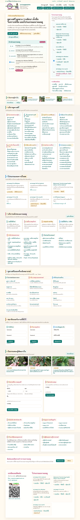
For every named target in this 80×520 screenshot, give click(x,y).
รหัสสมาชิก (56, 329)
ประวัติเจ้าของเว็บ (47, 240)
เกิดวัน (8, 388)
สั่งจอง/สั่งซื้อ (19, 70)
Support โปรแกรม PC (48, 423)
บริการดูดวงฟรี (44, 5)
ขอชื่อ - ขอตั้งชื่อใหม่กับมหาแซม (14, 239)
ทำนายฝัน (27, 160)
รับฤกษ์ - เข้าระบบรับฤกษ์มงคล (31, 257)
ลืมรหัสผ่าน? (9, 343)
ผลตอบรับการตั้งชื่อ (28, 427)
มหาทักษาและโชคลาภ (12, 136)
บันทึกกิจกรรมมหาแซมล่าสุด (65, 247)
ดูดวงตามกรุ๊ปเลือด (29, 150)
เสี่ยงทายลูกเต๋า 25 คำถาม (58, 88)
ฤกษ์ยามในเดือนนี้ (29, 162)
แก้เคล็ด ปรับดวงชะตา (47, 160)
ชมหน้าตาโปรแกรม (61, 71)
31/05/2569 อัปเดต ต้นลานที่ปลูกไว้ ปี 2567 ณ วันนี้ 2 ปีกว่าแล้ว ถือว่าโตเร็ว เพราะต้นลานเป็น (68, 101)
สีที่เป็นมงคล (27, 119)
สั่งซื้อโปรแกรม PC (18, 191)
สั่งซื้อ (64, 59)
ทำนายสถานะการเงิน (64, 134)
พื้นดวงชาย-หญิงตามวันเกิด (66, 152)
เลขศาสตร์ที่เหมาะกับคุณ (30, 135)
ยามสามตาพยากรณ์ (46, 154)
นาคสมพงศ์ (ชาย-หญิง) (12, 153)
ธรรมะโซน (26, 447)
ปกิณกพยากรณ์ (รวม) (29, 164)
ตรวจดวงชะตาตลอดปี (47, 164)
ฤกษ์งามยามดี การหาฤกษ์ (48, 123)
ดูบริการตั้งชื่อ (37, 33)
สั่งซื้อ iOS (9, 203)
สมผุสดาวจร (10, 119)
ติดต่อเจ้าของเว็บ (46, 243)
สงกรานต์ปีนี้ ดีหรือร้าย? (65, 148)
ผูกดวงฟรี (40, 8)
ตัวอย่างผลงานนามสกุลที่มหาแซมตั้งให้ (14, 246)
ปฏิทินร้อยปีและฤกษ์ (57, 8)
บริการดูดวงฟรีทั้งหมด (13, 37)
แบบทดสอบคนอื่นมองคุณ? (66, 164)
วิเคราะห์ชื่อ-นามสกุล (57, 90)
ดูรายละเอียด (10, 191)
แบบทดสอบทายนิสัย (64, 160)
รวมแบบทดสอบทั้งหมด (65, 156)
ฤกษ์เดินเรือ (44, 121)
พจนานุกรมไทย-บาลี (12, 447)
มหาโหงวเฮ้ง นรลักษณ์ (47, 150)
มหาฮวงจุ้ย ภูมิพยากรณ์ (47, 148)
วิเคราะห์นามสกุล (28, 133)
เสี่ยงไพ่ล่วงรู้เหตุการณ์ (65, 121)
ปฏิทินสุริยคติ (46, 442)
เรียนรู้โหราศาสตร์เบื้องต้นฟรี (13, 123)
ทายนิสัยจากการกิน (29, 152)
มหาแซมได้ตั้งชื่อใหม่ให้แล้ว (14, 250)
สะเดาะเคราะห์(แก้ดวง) (47, 119)
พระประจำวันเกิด (11, 161)
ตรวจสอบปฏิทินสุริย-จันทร (65, 442)
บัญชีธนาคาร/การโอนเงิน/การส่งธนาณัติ (15, 262)
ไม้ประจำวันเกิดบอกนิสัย (12, 159)
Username (9, 329)
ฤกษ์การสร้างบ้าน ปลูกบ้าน (48, 128)
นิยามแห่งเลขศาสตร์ (29, 125)
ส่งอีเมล (69, 460)
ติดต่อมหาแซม (72, 1)
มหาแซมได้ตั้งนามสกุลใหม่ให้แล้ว (30, 250)
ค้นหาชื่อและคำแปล (29, 129)
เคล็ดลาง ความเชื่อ (29, 158)
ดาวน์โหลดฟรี (59, 1)
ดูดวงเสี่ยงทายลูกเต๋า (64, 128)
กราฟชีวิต (54, 84)
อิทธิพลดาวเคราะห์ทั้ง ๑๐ (30, 154)
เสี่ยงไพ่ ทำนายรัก (64, 119)
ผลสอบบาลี (65, 1)
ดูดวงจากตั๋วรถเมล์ (64, 150)
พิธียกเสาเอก (45, 132)
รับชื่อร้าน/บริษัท (12, 425)
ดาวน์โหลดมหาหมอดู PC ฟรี (59, 203)
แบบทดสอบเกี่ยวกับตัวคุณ (65, 162)
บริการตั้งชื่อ (59, 5)
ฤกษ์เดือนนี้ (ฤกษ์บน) (69, 8)
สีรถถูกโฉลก (27, 121)
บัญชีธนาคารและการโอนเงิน (14, 427)
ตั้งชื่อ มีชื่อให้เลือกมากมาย (30, 127)
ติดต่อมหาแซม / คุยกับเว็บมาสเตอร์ (65, 243)
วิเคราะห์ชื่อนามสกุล (29, 131)
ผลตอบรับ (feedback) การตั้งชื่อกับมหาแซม (30, 246)
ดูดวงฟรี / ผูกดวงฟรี (13, 33)
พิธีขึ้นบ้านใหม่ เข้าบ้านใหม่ (48, 130)
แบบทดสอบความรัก (64, 158)
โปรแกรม (52, 5)
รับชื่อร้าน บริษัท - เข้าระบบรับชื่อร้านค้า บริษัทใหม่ (15, 258)
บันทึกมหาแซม (67, 90)
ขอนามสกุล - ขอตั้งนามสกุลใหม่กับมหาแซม (31, 239)
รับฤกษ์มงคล (27, 425)
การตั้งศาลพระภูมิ (46, 134)
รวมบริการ (54, 1)
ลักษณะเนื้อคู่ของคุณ (11, 149)
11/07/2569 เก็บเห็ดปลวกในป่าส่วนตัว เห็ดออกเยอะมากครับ (33, 100)
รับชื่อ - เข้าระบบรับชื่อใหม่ (14, 254)
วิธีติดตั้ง (64, 26)
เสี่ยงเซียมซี (62, 117)
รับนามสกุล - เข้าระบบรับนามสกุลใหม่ (29, 254)
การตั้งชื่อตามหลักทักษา (30, 123)
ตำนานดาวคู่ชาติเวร (11, 163)
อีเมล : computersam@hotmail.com (16, 478)
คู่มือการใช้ (59, 29)
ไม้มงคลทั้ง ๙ (45, 168)
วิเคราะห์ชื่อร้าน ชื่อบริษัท (30, 137)
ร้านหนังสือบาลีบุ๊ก (12, 444)
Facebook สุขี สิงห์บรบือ (64, 427)
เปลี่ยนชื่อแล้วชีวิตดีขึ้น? (30, 139)
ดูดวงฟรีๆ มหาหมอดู (64, 154)
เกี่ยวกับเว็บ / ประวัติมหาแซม (65, 240)
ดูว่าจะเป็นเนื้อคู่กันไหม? (12, 155)
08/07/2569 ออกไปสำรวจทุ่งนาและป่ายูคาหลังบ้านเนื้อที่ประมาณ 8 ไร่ (50, 100)
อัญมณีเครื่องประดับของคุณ (48, 158)
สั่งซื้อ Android (33, 190)
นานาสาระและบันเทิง (65, 168)
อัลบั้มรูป (18, 102)
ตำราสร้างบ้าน (45, 126)
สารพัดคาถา (45, 156)
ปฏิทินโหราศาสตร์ (11, 121)
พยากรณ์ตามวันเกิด (46, 166)
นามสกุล (9, 403)
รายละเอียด (59, 26)
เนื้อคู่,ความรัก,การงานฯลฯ (13, 151)
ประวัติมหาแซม (62, 425)
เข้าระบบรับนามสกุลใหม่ (29, 423)
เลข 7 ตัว (61, 84)
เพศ (25, 388)
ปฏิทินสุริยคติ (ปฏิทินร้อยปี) (13, 128)
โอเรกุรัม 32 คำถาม (63, 86)
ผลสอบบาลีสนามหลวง (29, 444)
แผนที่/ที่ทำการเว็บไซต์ (48, 247)
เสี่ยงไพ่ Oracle (68, 84)
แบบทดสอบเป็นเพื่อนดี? (65, 166)
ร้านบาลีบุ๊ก (71, 5)
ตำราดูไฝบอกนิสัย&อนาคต (48, 152)
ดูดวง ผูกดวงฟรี (10, 117)
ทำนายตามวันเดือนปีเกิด (12, 138)
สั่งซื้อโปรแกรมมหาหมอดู (25, 33)
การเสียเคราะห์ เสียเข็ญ (47, 162)
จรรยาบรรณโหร (62, 445)
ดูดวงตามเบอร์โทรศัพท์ (65, 132)
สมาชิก (65, 5)
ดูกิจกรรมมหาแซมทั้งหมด (48, 238)
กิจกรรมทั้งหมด (10, 102)
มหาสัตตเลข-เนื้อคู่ (11, 134)
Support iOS (46, 425)
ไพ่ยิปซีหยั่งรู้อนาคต (64, 123)
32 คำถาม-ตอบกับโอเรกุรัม (66, 126)
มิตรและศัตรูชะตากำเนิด (12, 165)
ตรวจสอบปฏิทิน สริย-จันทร (13, 130)
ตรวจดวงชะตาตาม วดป (12, 157)
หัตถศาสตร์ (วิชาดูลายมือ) (30, 148)
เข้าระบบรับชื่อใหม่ (12, 423)
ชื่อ (7, 396)
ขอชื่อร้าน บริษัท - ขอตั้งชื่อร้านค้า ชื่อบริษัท (30, 242)
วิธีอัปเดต (59, 64)
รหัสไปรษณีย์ (57, 335)
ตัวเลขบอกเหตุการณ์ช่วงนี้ (65, 130)
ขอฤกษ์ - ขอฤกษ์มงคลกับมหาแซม (14, 242)
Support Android (63, 423)
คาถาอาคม (10, 449)
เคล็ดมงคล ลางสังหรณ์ (29, 156)
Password (9, 335)
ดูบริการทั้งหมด (70, 216)
